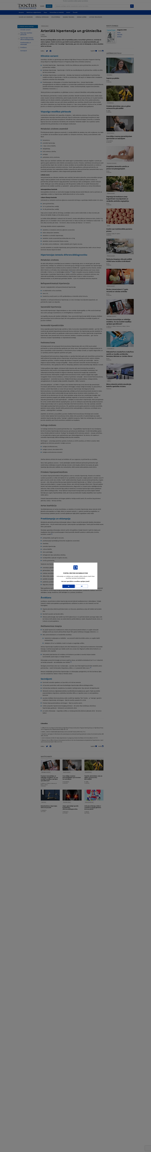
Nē (82, 586)
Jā (68, 586)
